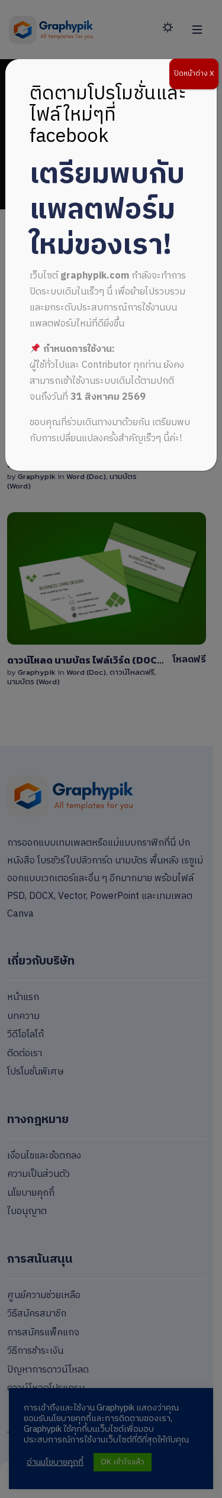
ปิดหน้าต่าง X (194, 73)
